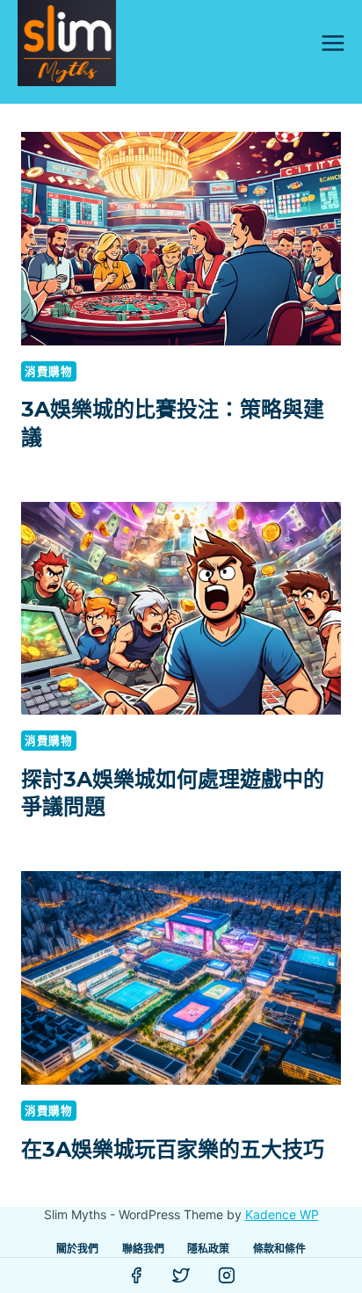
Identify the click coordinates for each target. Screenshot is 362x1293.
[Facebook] (136, 1275)
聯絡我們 (143, 1248)
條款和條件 (279, 1248)
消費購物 (49, 371)
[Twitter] (181, 1275)
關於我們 (77, 1248)
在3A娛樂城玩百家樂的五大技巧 (172, 1149)
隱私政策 (208, 1248)
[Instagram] (226, 1275)
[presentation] (181, 238)
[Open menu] (332, 43)
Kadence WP (282, 1214)
